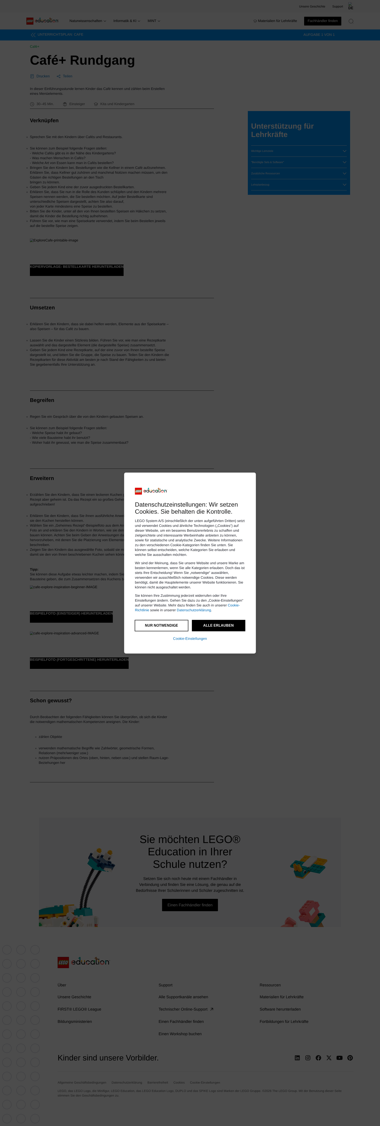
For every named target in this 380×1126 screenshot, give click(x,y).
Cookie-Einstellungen (190, 639)
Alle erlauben (218, 625)
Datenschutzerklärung (194, 610)
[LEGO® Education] (151, 491)
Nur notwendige (161, 625)
